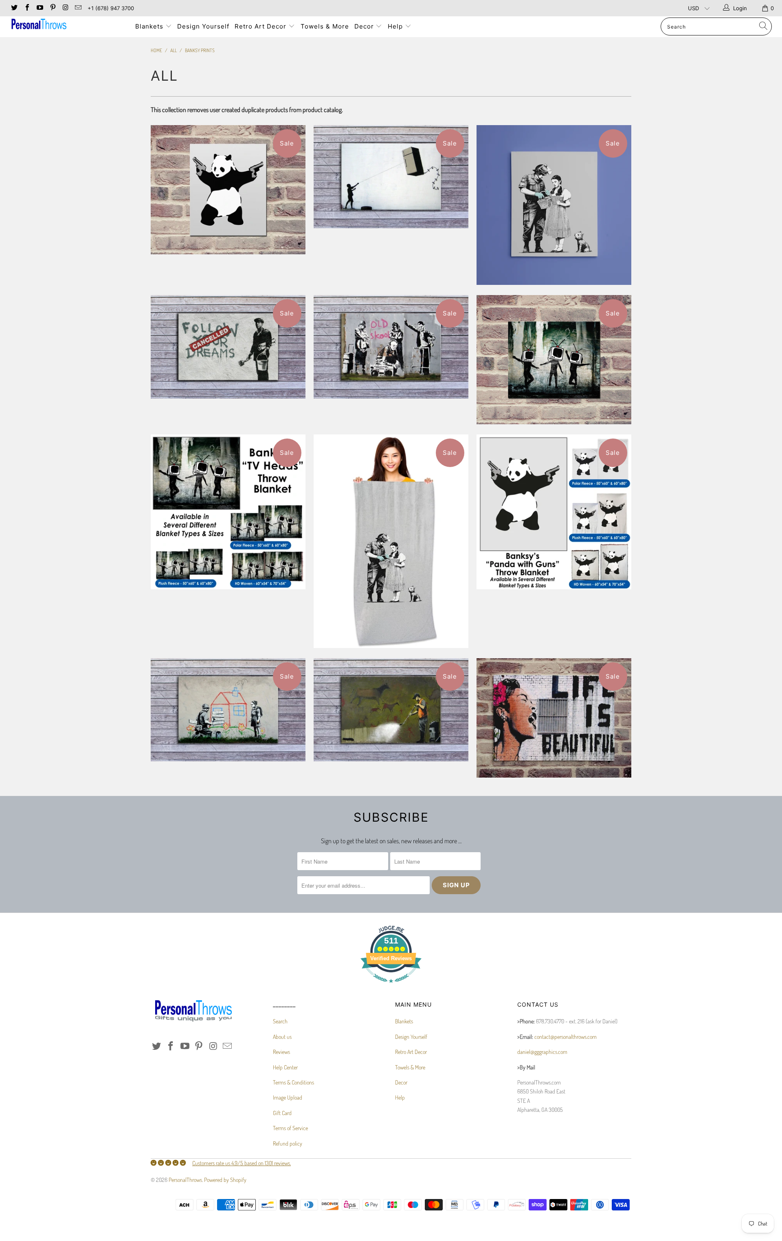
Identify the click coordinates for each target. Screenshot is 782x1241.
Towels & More (325, 26)
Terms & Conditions (293, 1082)
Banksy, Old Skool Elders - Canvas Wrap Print (391, 347)
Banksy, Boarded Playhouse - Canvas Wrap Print (228, 710)
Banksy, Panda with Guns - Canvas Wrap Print (228, 189)
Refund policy (287, 1143)
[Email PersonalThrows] (77, 8)
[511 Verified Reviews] (391, 986)
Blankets (150, 26)
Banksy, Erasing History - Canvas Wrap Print (391, 710)
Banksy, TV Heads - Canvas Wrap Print (554, 359)
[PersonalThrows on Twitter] (14, 8)
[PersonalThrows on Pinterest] (52, 8)
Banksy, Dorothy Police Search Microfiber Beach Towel (391, 541)
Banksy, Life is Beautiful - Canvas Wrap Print (554, 718)
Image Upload (287, 1097)
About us (282, 1036)
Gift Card (282, 1112)
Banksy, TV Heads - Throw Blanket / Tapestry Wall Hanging (228, 511)
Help (396, 26)
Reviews (281, 1051)
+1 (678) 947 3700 (111, 8)
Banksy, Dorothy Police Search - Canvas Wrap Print (554, 205)
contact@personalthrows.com (565, 1036)
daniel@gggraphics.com (542, 1051)
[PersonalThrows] (66, 25)
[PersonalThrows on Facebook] (26, 8)
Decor (365, 26)
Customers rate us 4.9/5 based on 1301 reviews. (241, 1162)
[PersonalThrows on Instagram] (65, 8)
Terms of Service (290, 1127)
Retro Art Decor (261, 26)
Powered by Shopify (225, 1179)
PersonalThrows (185, 1179)
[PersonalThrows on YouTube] (39, 8)
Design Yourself (203, 26)
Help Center (285, 1067)
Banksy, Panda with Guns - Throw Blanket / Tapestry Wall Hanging (554, 511)
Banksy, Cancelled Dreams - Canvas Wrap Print (228, 347)
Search (280, 1021)
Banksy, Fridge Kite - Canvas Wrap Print (391, 177)
